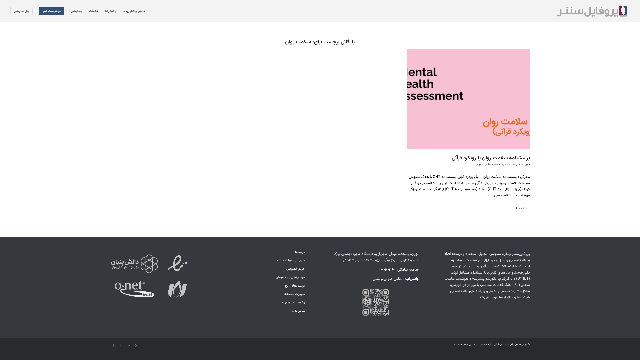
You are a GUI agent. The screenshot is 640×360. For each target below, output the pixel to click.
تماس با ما (298, 311)
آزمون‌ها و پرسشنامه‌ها (517, 164)
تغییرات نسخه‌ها (294, 294)
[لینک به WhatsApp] (114, 346)
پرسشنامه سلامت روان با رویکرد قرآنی (491, 158)
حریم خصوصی (295, 269)
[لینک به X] (136, 346)
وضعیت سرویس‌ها (293, 302)
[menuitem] (134, 11)
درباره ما (300, 252)
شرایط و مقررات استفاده (290, 260)
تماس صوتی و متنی (388, 279)
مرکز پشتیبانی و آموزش (290, 277)
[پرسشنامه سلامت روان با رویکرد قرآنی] (468, 99)
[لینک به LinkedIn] (121, 346)
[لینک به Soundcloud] (128, 346)
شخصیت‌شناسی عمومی (489, 164)
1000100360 (387, 270)
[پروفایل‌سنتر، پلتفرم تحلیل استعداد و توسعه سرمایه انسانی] (592, 11)
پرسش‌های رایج (295, 286)
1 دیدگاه (519, 208)
